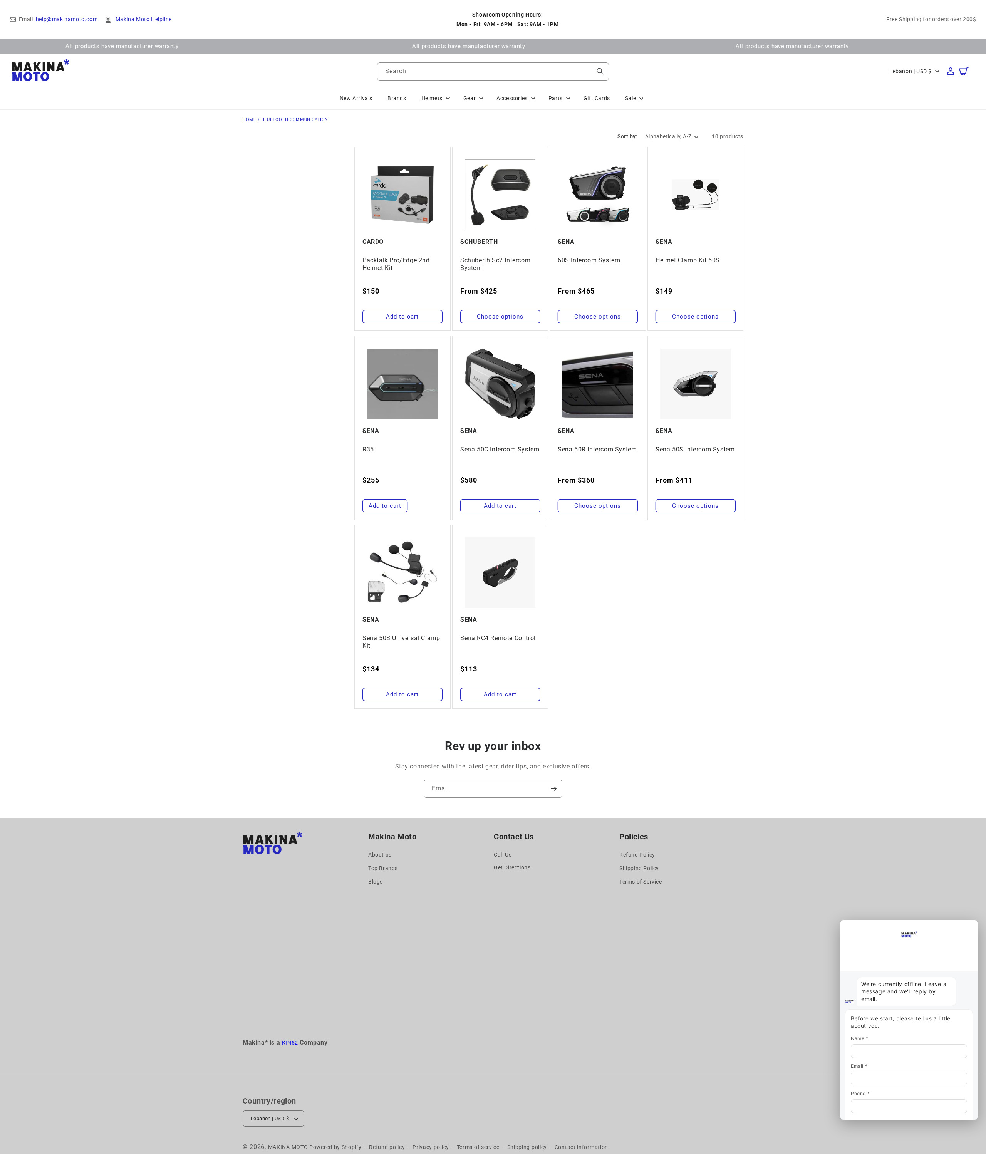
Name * (860, 1038)
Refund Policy (637, 855)
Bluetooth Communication (295, 119)
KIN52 (290, 1043)
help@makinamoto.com (66, 19)
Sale (630, 98)
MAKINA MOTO (288, 1147)
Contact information (581, 1147)
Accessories (512, 98)
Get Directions (512, 867)
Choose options (500, 316)
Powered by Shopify (335, 1147)
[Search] (600, 71)
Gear (469, 98)
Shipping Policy (639, 869)
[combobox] (493, 71)
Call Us (502, 855)
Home (249, 119)
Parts (555, 98)
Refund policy (387, 1147)
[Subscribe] (553, 789)
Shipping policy (527, 1147)
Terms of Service (640, 882)
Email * (859, 1066)
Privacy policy (431, 1147)
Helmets (432, 98)
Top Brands (383, 869)
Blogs (375, 882)
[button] (967, 71)
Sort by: (627, 136)
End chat (856, 926)
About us (380, 855)
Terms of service (478, 1147)
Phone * (860, 1093)
